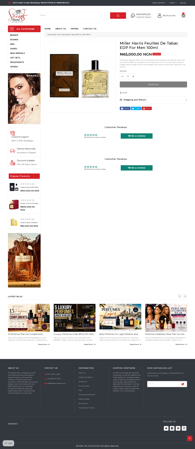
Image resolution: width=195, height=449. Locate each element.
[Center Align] (12, 29)
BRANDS (14, 35)
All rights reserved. (110, 446)
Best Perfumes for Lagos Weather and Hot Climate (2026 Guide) (118, 335)
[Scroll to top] (189, 438)
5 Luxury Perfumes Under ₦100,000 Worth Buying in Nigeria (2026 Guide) (74, 335)
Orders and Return (86, 377)
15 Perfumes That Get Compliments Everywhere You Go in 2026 (25, 335)
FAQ (80, 390)
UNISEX (13, 48)
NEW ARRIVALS (17, 53)
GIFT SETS (15, 57)
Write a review (136, 136)
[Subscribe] (182, 384)
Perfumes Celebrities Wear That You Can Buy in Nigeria (164, 335)
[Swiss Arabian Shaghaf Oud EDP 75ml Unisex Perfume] (14, 222)
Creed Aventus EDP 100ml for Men (29, 188)
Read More (42, 344)
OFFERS (75, 29)
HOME (48, 29)
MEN (12, 44)
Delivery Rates (84, 399)
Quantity (123, 71)
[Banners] (24, 98)
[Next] (185, 296)
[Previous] (180, 296)
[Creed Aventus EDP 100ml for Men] (14, 187)
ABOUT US (60, 29)
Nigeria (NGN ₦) (158, 3)
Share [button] (125, 93)
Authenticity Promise (87, 408)
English (172, 3)
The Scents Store (92, 446)
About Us (82, 373)
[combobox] (82, 15)
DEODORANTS (17, 62)
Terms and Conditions (87, 395)
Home (49, 34)
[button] (153, 99)
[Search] (118, 15)
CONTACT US (89, 29)
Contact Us (83, 382)
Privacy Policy (84, 386)
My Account (83, 403)
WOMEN (14, 39)
